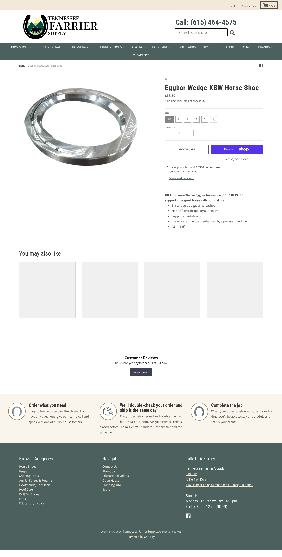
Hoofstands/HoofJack (34, 485)
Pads (22, 499)
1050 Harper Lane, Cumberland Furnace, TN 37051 (219, 485)
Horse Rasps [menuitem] (81, 47)
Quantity (170, 127)
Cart (272, 6)
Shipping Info (111, 485)
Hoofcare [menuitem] (160, 47)
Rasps (23, 471)
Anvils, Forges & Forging (35, 480)
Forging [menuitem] (136, 47)
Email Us (191, 474)
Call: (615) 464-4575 (206, 22)
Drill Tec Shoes (29, 494)
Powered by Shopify (141, 537)
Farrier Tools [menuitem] (111, 47)
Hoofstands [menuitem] (186, 47)
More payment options (236, 159)
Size (167, 112)
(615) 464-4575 (196, 479)
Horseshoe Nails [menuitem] (50, 47)
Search (107, 489)
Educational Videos (115, 476)
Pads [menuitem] (205, 47)
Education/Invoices (32, 503)
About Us (108, 471)
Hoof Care (26, 489)
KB (167, 79)
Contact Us (109, 466)
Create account (249, 6)
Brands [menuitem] (264, 47)
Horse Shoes (27, 466)
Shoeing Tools (29, 476)
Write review (141, 372)
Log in (233, 6)
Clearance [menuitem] (141, 55)
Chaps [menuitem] (247, 47)
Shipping (170, 101)
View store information (181, 178)
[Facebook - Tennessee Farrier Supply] (261, 65)
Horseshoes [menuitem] (19, 47)
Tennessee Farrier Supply (140, 531)
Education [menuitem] (226, 47)
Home (22, 65)
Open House (111, 480)
